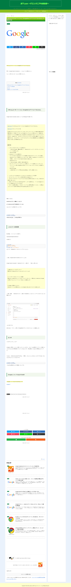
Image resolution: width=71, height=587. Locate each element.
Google (8, 384)
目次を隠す (19, 82)
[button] (42, 47)
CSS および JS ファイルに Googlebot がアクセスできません (18, 85)
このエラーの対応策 (11, 86)
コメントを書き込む (26, 574)
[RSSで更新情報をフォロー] (35, 439)
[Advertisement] (26, 57)
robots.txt (25, 394)
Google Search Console (14, 394)
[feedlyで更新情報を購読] (16, 439)
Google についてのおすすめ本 (12, 89)
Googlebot (20, 394)
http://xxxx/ (10, 126)
